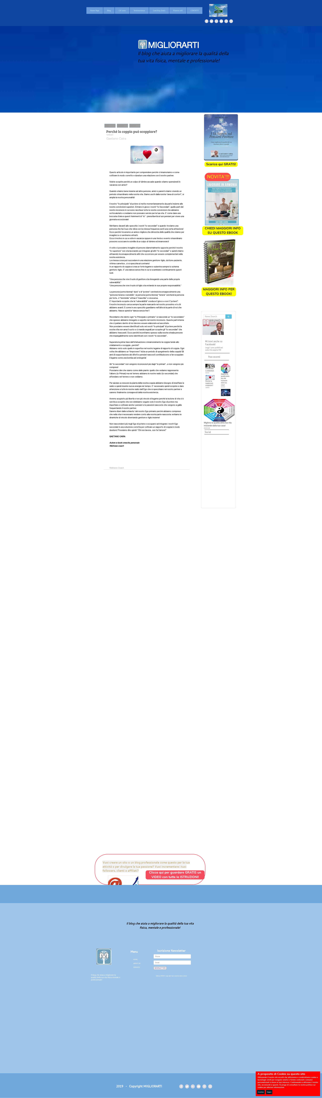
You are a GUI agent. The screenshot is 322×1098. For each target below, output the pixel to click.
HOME (135, 959)
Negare (269, 1092)
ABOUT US (136, 963)
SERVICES (136, 967)
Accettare (261, 1092)
